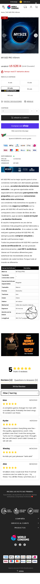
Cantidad (4, 108)
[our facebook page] (20, 545)
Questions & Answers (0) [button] (26, 380)
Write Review (19, 386)
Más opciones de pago (20, 131)
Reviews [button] (6, 380)
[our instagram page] (15, 545)
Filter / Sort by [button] (10, 393)
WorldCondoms (13, 7)
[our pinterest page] (24, 545)
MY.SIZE (16, 163)
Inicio (3, 12)
